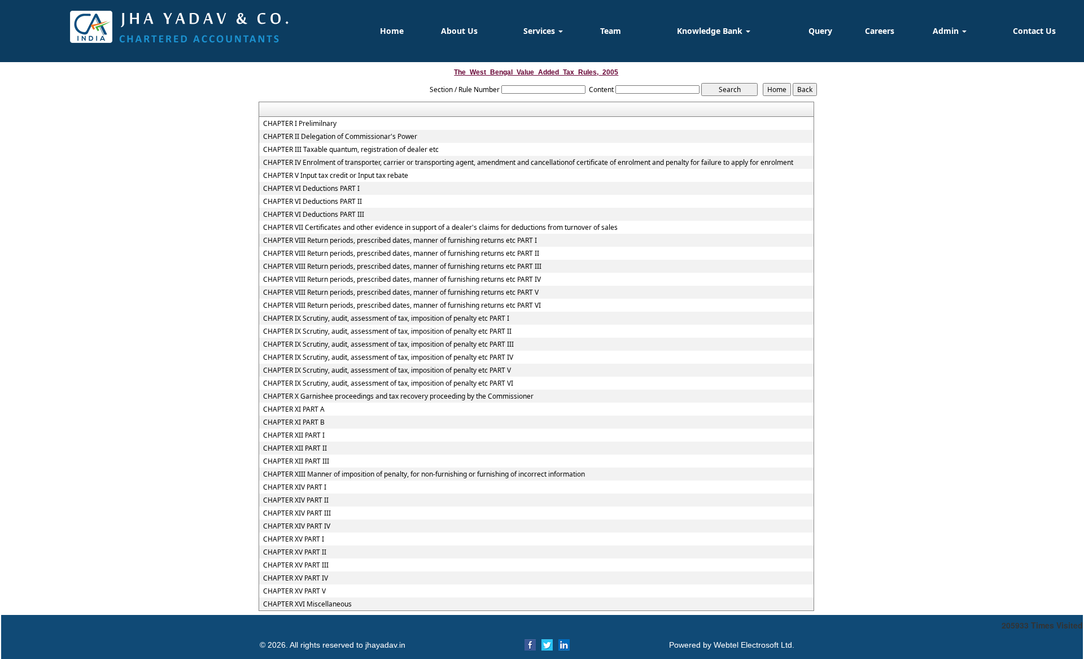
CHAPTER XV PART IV (295, 578)
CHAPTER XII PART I (294, 435)
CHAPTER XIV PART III (297, 513)
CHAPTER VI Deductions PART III (313, 214)
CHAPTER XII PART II (295, 448)
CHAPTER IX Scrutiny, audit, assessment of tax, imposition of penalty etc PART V (387, 370)
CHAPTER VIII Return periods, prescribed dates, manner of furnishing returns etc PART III (402, 266)
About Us (459, 30)
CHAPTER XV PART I (293, 539)
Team (610, 30)
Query (820, 30)
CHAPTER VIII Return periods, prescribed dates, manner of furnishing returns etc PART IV (402, 279)
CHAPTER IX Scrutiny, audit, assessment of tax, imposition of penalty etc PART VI (388, 383)
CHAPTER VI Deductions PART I (311, 188)
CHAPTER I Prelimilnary (299, 123)
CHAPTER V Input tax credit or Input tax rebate (335, 175)
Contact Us (1034, 30)
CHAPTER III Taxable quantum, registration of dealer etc (351, 149)
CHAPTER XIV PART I (294, 487)
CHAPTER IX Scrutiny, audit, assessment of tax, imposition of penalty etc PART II (387, 331)
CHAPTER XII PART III (296, 461)
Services (540, 30)
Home (392, 30)
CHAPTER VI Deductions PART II (312, 201)
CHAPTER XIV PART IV (296, 526)
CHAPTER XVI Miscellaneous (307, 604)
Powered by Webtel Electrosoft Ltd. (731, 644)
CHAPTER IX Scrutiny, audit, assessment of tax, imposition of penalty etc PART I (386, 318)
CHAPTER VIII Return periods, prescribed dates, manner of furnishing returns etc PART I (400, 240)
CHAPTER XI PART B (294, 422)
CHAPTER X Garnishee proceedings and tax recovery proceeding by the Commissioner (398, 396)
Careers (879, 30)
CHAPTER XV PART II (294, 552)
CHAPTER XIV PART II (296, 500)
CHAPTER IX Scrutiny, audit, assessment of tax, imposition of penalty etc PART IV (388, 357)
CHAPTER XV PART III (296, 565)
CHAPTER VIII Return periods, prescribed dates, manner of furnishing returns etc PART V (401, 292)
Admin (947, 30)
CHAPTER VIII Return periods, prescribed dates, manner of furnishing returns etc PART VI (402, 305)
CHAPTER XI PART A (294, 409)
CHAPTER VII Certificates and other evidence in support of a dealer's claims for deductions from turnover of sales (440, 227)
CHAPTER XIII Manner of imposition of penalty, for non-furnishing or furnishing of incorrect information (424, 474)
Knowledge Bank (711, 30)
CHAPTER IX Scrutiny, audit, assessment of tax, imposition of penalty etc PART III (388, 344)
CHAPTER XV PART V (294, 591)
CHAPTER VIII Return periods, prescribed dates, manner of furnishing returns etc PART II (401, 253)
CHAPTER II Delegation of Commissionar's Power (340, 136)
